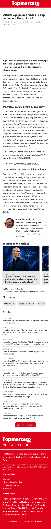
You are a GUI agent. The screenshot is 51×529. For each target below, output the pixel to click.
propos (7, 488)
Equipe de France (26, 303)
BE (38, 521)
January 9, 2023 (31, 163)
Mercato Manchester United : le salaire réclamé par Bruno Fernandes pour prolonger (25, 395)
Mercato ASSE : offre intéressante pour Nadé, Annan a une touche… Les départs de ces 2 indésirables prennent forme (25, 363)
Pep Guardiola (40, 505)
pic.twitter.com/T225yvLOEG (16, 158)
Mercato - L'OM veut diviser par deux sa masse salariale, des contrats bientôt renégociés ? (22, 374)
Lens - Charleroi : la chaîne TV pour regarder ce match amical (23, 352)
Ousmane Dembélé (34, 508)
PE (35, 521)
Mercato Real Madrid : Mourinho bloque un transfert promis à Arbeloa (25, 321)
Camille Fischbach (25, 219)
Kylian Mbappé (22, 498)
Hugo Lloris (38, 78)
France (41, 303)
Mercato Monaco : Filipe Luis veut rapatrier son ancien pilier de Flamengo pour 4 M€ (22, 417)
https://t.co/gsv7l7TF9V (36, 155)
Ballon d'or (9, 498)
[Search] (47, 3)
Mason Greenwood (11, 511)
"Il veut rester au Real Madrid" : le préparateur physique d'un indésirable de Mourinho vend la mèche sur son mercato (22, 406)
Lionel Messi (26, 505)
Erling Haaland (22, 501)
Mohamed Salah (18, 514)
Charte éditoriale (10, 485)
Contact (6, 479)
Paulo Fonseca (28, 511)
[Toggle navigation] (4, 4)
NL (41, 521)
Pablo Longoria (38, 501)
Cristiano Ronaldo (10, 505)
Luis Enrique (8, 501)
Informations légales (12, 482)
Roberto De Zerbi (39, 498)
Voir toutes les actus (25, 425)
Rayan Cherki (17, 508)
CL (32, 521)
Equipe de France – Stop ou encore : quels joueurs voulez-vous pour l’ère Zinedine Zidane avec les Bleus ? (21, 279)
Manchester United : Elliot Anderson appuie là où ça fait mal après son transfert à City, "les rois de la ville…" (24, 332)
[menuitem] (47, 3)
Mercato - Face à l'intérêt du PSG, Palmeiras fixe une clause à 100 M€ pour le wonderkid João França (25, 343)
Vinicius (6, 508)
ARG (28, 521)
